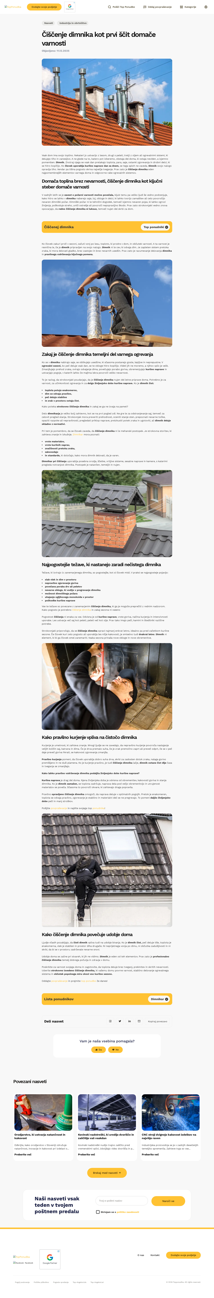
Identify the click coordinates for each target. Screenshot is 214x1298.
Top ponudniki (154, 227)
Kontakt (155, 1255)
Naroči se (168, 1201)
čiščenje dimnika (81, 609)
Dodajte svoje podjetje (44, 7)
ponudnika (99, 808)
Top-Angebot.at (97, 1282)
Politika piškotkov (41, 1282)
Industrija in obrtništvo (73, 23)
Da (100, 1049)
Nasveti (48, 23)
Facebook (29, 1263)
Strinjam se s (120, 1212)
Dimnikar (78, 434)
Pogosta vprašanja (61, 1282)
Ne (117, 1049)
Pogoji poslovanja (22, 1282)
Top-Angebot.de (79, 1282)
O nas (141, 1255)
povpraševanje (59, 808)
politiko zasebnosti (128, 1212)
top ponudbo (88, 981)
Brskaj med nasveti (106, 1172)
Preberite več (22, 1154)
